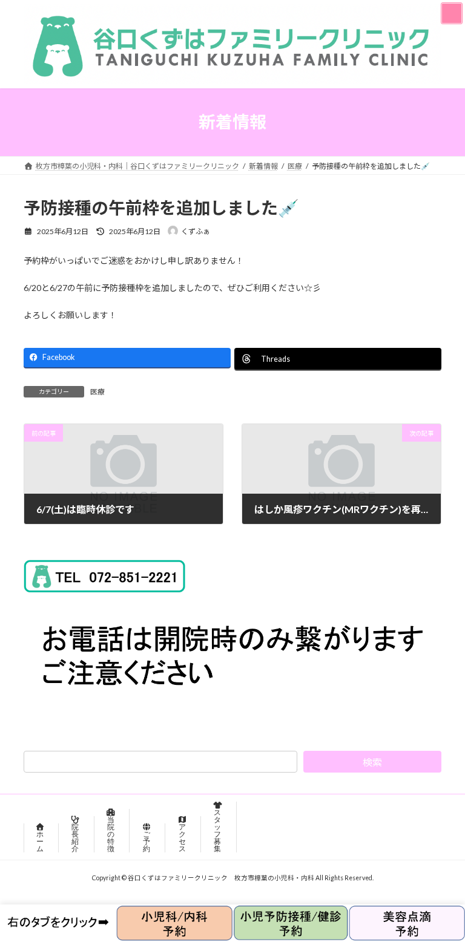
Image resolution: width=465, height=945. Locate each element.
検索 (372, 762)
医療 (97, 391)
